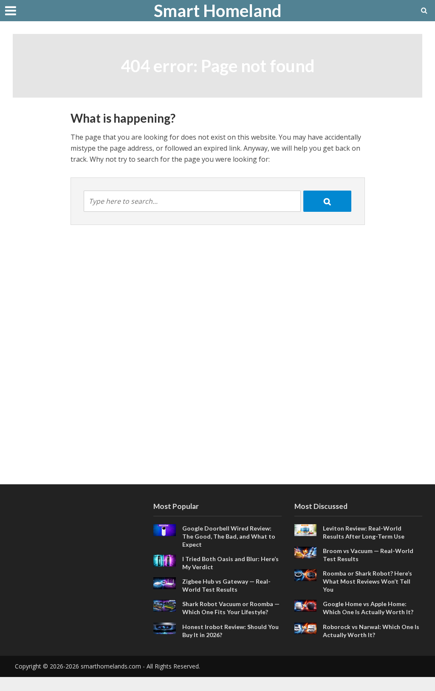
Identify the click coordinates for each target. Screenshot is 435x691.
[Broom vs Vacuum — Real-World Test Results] (305, 552)
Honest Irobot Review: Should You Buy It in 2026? (230, 630)
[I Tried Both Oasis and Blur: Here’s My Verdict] (164, 560)
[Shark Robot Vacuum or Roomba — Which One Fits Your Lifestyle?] (164, 605)
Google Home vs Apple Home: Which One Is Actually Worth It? (368, 607)
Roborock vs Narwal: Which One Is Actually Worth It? (371, 630)
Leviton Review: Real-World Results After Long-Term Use (363, 532)
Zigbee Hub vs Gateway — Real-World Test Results (226, 585)
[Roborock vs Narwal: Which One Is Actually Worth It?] (305, 627)
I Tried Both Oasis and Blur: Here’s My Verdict (230, 562)
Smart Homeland (218, 10)
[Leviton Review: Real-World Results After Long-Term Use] (305, 529)
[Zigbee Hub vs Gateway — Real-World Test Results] (164, 582)
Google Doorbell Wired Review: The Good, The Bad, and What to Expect (228, 536)
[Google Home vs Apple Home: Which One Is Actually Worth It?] (305, 605)
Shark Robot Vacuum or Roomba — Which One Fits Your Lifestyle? (231, 607)
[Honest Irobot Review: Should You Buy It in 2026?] (164, 627)
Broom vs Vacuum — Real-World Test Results (368, 554)
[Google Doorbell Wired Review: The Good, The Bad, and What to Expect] (164, 529)
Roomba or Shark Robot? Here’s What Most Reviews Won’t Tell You (367, 581)
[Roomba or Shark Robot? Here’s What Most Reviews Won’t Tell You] (305, 574)
